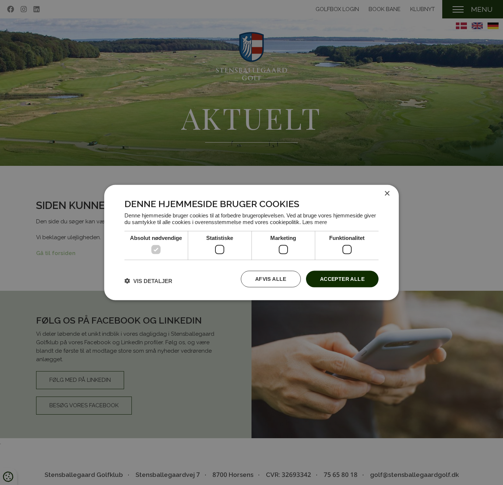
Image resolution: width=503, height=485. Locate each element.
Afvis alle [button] (270, 279)
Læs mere (314, 222)
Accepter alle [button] (342, 279)
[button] (148, 280)
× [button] (387, 193)
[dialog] (251, 242)
